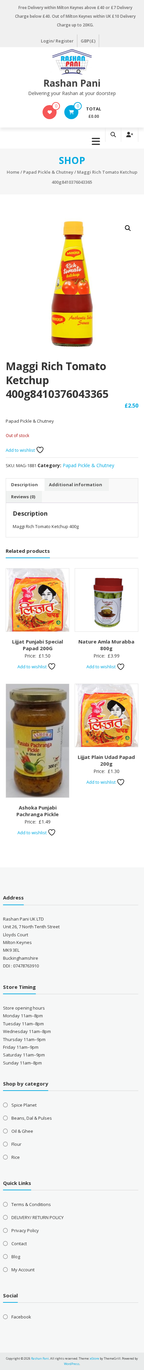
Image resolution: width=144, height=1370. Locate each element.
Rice (15, 1157)
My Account (22, 1270)
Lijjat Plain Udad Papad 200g (106, 760)
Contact (19, 1243)
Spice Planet (24, 1105)
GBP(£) (88, 41)
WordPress (71, 1364)
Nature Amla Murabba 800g (106, 645)
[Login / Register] (129, 134)
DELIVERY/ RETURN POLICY (37, 1217)
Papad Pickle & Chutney (48, 172)
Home (13, 172)
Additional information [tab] (75, 485)
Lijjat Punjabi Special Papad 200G (37, 645)
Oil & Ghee (22, 1131)
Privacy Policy (25, 1230)
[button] (128, 228)
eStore (94, 1358)
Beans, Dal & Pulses (31, 1118)
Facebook (21, 1317)
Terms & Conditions (31, 1204)
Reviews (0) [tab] (23, 497)
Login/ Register (57, 41)
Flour (16, 1144)
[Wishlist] (50, 112)
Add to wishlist (21, 450)
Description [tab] (24, 485)
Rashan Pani (71, 83)
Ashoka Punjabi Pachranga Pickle (37, 811)
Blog (15, 1257)
